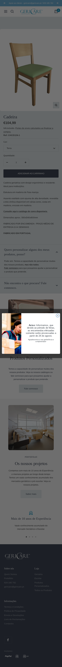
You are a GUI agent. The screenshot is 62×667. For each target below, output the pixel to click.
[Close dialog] (57, 315)
